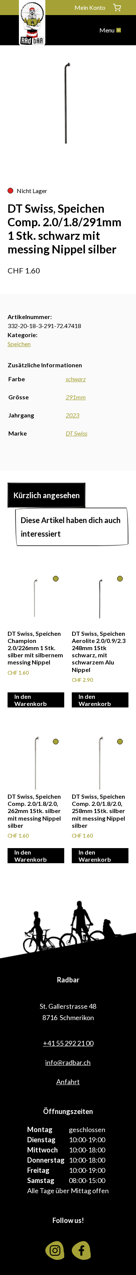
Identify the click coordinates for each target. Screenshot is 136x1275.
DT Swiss (76, 433)
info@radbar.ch (68, 1062)
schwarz (76, 378)
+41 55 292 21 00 (68, 1043)
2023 (72, 415)
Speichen (19, 343)
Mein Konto (89, 7)
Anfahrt (68, 1081)
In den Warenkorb (30, 700)
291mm (76, 396)
